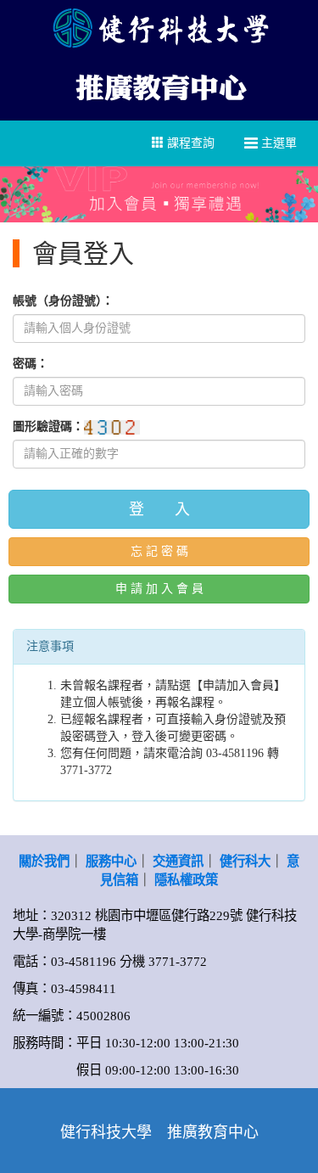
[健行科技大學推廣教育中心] (159, 85)
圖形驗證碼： (48, 426)
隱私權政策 (186, 880)
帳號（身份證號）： (63, 301)
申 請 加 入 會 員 (159, 588)
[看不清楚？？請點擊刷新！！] (112, 427)
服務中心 (111, 861)
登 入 (159, 509)
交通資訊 (178, 861)
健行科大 (245, 861)
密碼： (30, 363)
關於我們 (44, 861)
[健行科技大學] (159, 27)
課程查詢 (189, 143)
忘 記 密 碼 (159, 551)
